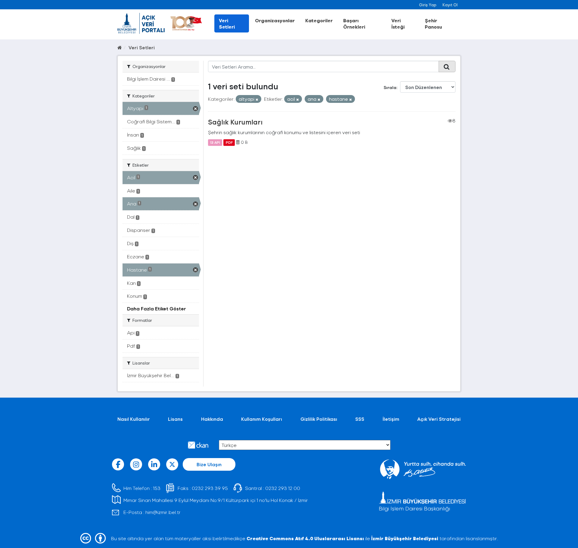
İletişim (391, 419)
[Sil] (257, 99)
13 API (215, 142)
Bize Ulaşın (209, 464)
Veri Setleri (227, 23)
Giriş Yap (428, 4)
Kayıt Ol (450, 4)
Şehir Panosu (433, 23)
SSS (359, 419)
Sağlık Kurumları (235, 121)
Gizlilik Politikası (318, 419)
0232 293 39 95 (210, 488)
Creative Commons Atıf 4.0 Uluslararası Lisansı (305, 538)
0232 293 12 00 (282, 488)
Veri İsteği (398, 23)
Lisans (175, 419)
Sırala (390, 87)
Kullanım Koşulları (261, 419)
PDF (229, 142)
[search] (447, 66)
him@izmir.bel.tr (163, 512)
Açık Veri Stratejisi (439, 419)
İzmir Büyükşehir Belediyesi (404, 538)
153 (156, 488)
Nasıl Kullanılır (133, 419)
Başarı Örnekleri (354, 23)
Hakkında (212, 419)
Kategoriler (319, 20)
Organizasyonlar (275, 20)
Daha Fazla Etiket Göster (156, 308)
